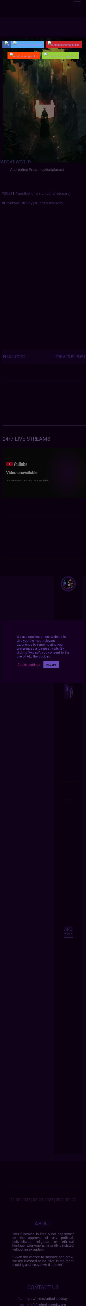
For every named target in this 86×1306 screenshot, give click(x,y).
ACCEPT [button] (51, 664)
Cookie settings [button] (29, 665)
